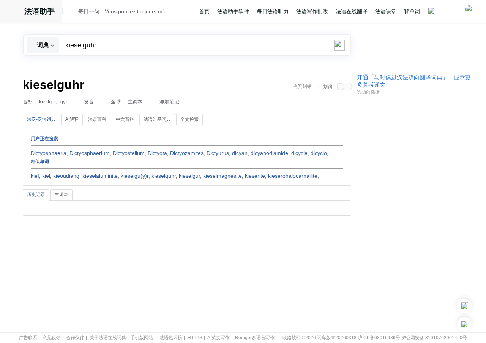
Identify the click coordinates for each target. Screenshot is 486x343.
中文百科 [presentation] (125, 119)
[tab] (41, 119)
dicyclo (319, 153)
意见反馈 (52, 337)
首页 (204, 11)
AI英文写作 (218, 337)
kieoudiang (66, 176)
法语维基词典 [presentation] (157, 119)
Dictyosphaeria (48, 153)
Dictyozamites (187, 153)
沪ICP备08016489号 (379, 337)
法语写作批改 (312, 11)
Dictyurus (218, 153)
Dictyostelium (129, 153)
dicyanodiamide (269, 153)
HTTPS (195, 337)
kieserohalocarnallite (292, 176)
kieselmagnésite (222, 176)
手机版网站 (141, 337)
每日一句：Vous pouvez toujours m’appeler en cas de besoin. (125, 11)
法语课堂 (385, 11)
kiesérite (255, 176)
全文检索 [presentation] (189, 119)
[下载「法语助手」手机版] (464, 306)
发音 (89, 101)
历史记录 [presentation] (36, 194)
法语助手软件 (233, 11)
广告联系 (28, 337)
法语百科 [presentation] (97, 119)
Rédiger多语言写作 (255, 337)
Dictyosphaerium (89, 153)
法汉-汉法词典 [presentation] (41, 119)
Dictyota (157, 153)
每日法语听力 (273, 11)
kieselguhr (163, 176)
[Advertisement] (414, 214)
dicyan (240, 153)
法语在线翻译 (352, 11)
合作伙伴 (75, 337)
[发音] (72, 12)
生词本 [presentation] (61, 194)
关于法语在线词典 (108, 337)
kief (35, 176)
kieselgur (189, 176)
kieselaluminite (100, 176)
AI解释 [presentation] (72, 119)
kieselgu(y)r (134, 176)
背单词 (412, 11)
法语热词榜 (170, 337)
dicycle (299, 153)
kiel (46, 176)
